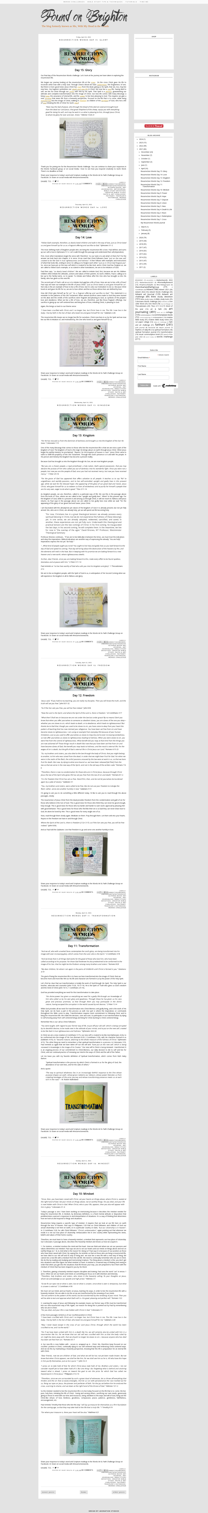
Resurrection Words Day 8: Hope (153, 196)
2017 (141, 247)
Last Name (142, 374)
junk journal (139, 328)
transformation (167, 332)
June (143, 165)
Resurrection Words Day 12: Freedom (83, 665)
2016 (141, 251)
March (144, 227)
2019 (141, 241)
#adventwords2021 (146, 282)
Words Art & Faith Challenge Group (106, 175)
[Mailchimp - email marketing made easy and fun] (165, 388)
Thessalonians (140, 306)
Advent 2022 (140, 292)
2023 (141, 142)
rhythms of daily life (143, 330)
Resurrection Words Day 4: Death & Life (156, 209)
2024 (141, 139)
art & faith (156, 309)
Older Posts (119, 1492)
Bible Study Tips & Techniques (105, 2)
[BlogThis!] (99, 184)
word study (150, 337)
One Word (152, 304)
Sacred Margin (166, 304)
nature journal (164, 328)
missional (151, 328)
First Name (142, 366)
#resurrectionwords (115, 184)
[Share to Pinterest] (106, 184)
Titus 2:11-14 (156, 306)
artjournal (120, 189)
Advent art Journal (144, 294)
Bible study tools (162, 299)
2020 (141, 237)
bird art (160, 312)
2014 (141, 257)
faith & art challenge (114, 194)
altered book (115, 187)
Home (83, 1492)
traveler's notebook (115, 395)
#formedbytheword (165, 282)
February (145, 230)
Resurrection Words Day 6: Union (154, 203)
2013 (141, 260)
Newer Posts (48, 1492)
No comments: (88, 381)
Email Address (144, 357)
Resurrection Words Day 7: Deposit (154, 200)
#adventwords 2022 (164, 280)
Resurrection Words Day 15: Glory (83, 40)
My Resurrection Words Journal (153, 223)
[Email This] (97, 184)
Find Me (144, 2)
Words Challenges (74, 2)
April (143, 168)
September (145, 162)
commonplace (146, 315)
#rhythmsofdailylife (146, 285)
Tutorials (131, 2)
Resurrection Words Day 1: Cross (153, 219)
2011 (141, 267)
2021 (141, 149)
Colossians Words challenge (146, 301)
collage (169, 312)
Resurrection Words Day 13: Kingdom (83, 405)
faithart (110, 196)
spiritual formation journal (145, 332)
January (144, 233)
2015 (141, 254)
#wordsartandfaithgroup (147, 287)
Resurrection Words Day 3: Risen (153, 213)
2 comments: (87, 183)
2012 (141, 264)
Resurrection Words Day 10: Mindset (83, 1164)
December (145, 152)
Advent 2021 (164, 289)
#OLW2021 (139, 280)
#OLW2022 (149, 280)
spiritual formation (162, 330)
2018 (141, 244)
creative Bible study (115, 192)
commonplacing (145, 317)
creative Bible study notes (158, 319)
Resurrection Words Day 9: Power (154, 193)
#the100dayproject (163, 285)
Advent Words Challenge (159, 292)
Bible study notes (147, 299)
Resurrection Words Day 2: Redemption (156, 216)
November (145, 155)
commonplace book (163, 314)
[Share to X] (101, 184)
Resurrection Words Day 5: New (153, 206)
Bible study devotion (115, 191)
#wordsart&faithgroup (114, 185)
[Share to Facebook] (104, 184)
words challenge (117, 397)
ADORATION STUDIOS (109, 1511)
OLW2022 (164, 301)
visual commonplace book (149, 334)
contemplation (158, 317)
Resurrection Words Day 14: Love (83, 207)
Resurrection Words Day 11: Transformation (84, 916)
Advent (149, 289)
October (144, 158)
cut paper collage (142, 322)
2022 (141, 146)
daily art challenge (160, 322)
